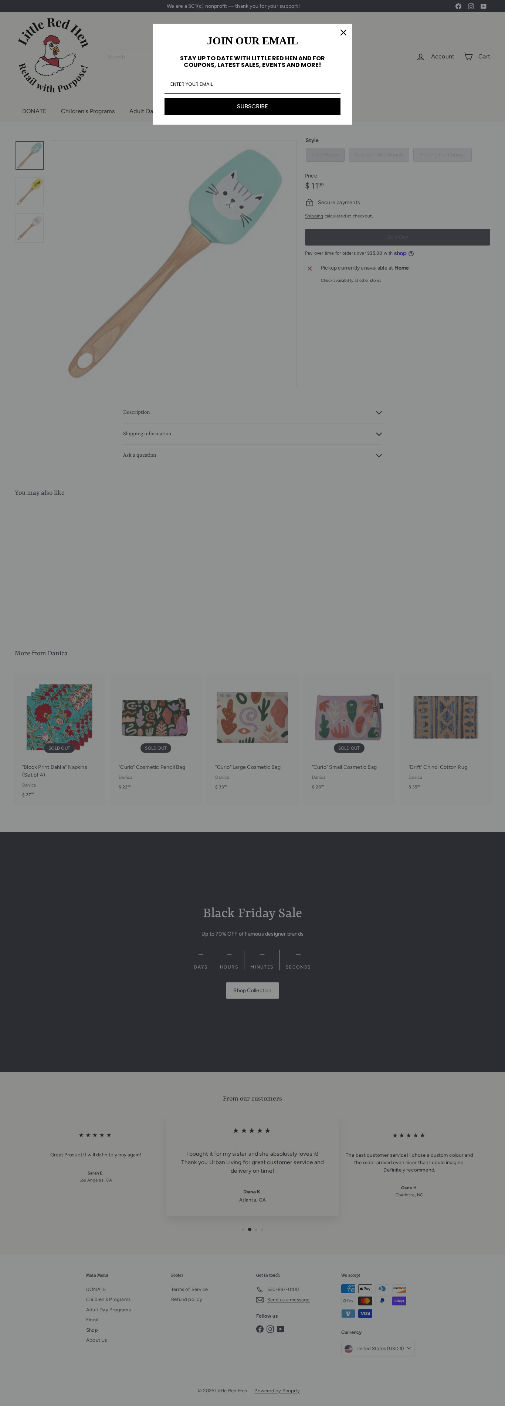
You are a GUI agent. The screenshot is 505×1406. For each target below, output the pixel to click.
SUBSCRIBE (252, 106)
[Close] (343, 32)
